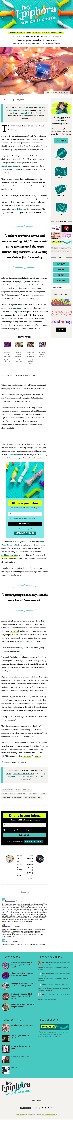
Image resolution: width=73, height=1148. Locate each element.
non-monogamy (33, 794)
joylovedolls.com (58, 251)
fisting (19, 208)
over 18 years (58, 129)
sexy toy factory (58, 1034)
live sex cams (64, 251)
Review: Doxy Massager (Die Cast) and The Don (53, 967)
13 (50, 36)
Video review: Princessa (20, 1057)
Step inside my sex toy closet (22, 1025)
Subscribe (62, 141)
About (33, 1100)
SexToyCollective (63, 248)
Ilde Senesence (46, 962)
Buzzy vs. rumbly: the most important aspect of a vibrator (54, 989)
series (28, 107)
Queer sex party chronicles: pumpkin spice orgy (7, 356)
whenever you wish (18, 842)
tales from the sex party (32, 798)
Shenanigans (46, 32)
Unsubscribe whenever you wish (25, 529)
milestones (22, 794)
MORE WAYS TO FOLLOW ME (25, 533)
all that (15, 165)
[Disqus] (24, 921)
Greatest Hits (36, 32)
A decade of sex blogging (42, 354)
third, (30, 113)
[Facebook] (33, 1108)
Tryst (68, 251)
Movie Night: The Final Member (20, 1037)
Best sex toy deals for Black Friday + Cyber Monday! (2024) (21, 964)
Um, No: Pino (16, 1067)
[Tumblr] (45, 1108)
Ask (31, 1114)
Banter (29, 32)
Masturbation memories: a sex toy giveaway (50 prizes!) (30, 867)
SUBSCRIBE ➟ (24, 524)
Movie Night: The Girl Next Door (21, 1047)
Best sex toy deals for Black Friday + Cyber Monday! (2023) (21, 996)
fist (18, 641)
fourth (38, 113)
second (24, 113)
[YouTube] (42, 1108)
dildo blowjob (15, 454)
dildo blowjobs (7, 790)
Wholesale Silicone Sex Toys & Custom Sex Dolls (49, 1036)
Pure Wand (14, 631)
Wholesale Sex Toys (54, 250)
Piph (62, 117)
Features (61, 280)
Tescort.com (43, 1032)
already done (6, 165)
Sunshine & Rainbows (57, 32)
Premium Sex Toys (53, 247)
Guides (61, 275)
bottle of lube (28, 284)
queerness (27, 756)
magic (37, 756)
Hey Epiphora (20, 1114)
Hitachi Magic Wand (8, 794)
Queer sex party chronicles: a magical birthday (19, 356)
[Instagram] (39, 1108)
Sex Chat (54, 248)
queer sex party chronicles (11, 798)
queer (43, 794)
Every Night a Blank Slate (23, 773)
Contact (39, 1100)
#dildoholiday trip (9, 555)
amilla (44, 994)
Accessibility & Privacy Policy (49, 1114)
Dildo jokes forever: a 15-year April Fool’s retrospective (22, 984)
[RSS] (48, 1108)
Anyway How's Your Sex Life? (17, 32)
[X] (36, 1108)
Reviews (61, 264)
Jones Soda (17, 308)
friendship (27, 790)
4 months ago (49, 990)
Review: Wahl (42, 999)
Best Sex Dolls (61, 1032)
